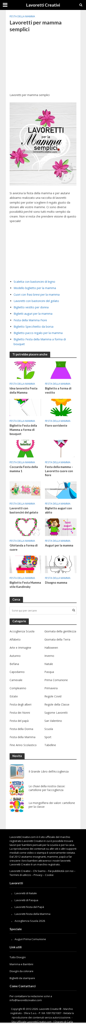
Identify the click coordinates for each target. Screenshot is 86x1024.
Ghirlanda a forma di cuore (24, 547)
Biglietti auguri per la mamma (33, 313)
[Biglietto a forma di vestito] (61, 370)
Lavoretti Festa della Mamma (32, 914)
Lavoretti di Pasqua (26, 900)
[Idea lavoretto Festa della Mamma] (25, 370)
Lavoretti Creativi (43, 5)
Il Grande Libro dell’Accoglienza (49, 771)
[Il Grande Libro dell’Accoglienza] (17, 771)
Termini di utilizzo (20, 875)
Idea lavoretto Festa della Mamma (23, 390)
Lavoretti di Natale (26, 893)
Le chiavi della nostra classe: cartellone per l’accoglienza (47, 788)
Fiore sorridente (56, 425)
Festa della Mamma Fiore (30, 320)
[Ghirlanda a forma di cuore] (25, 527)
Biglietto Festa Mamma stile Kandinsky (25, 584)
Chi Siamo (39, 871)
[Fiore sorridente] (61, 407)
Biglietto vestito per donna (31, 307)
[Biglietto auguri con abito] (61, 490)
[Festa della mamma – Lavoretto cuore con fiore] (61, 448)
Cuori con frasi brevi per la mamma (37, 294)
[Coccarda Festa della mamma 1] (25, 448)
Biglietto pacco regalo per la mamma (38, 333)
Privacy (38, 875)
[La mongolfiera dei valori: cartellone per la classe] (17, 805)
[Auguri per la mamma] (61, 527)
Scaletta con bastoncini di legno (34, 281)
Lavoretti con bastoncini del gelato (36, 301)
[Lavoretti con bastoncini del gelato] (25, 490)
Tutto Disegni (18, 957)
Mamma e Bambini (21, 964)
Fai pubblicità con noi (60, 871)
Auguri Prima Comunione (30, 939)
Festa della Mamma (22, 16)
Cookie (49, 875)
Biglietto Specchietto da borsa (33, 326)
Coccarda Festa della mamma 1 (24, 469)
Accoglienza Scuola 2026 (30, 921)
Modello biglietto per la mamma (35, 288)
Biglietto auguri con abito (58, 510)
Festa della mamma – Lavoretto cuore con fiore (59, 471)
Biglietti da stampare (22, 978)
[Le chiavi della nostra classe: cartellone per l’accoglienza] (17, 788)
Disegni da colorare (21, 971)
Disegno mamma (56, 582)
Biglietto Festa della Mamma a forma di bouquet (23, 429)
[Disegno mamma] (61, 564)
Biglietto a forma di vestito (58, 390)
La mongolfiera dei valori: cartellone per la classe (52, 805)
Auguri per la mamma (59, 545)
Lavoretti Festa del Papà (29, 907)
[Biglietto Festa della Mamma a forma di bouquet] (25, 407)
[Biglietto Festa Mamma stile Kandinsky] (25, 564)
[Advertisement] (43, 65)
